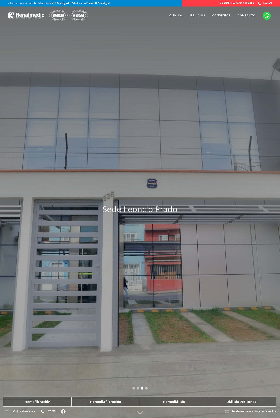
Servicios (197, 15)
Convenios (221, 15)
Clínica (175, 15)
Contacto (247, 15)
